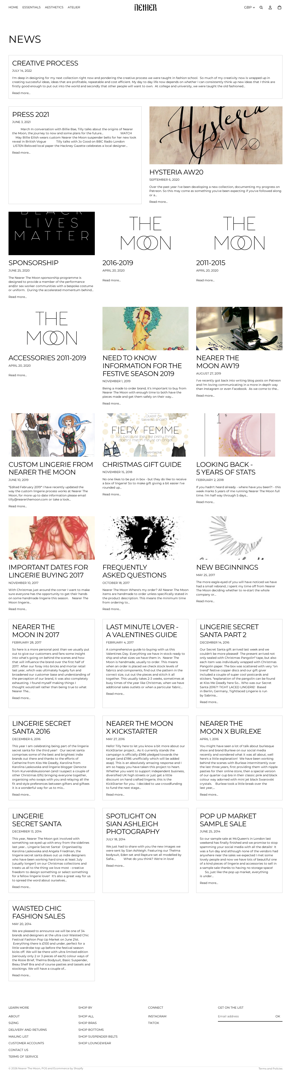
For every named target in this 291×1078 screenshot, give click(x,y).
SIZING (14, 1023)
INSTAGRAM (157, 1016)
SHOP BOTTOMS (91, 1030)
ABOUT (14, 1016)
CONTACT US (18, 1050)
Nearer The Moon (29, 1068)
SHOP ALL (86, 1016)
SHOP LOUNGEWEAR (94, 1043)
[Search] (261, 7)
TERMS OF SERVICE (23, 1057)
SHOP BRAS (87, 1023)
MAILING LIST (19, 1036)
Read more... (21, 93)
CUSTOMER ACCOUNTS (26, 1043)
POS (44, 1068)
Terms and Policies (270, 1068)
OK (277, 1016)
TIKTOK (153, 1023)
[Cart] (279, 7)
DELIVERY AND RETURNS (28, 1030)
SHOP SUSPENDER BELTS (98, 1036)
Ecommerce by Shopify (68, 1068)
